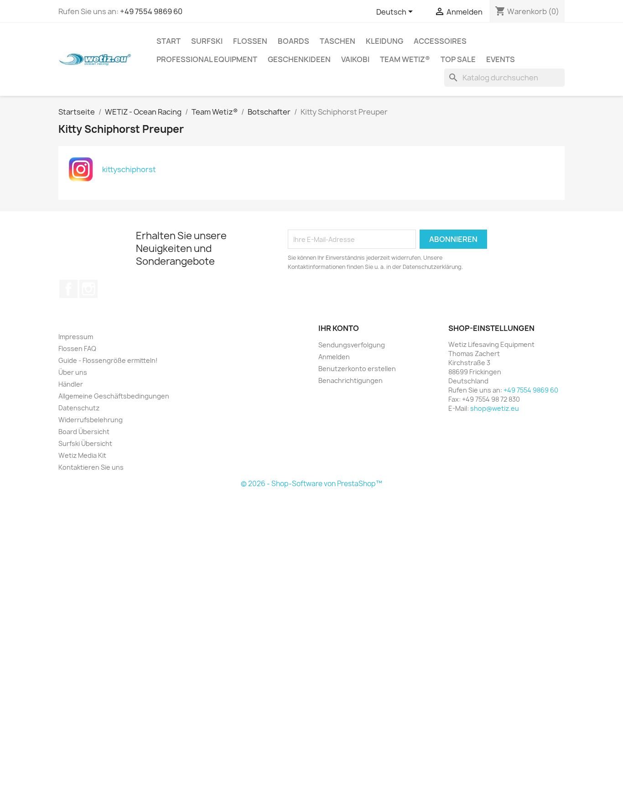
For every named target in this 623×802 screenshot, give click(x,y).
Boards (293, 41)
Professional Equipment (206, 59)
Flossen (250, 41)
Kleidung (384, 41)
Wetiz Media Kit (82, 455)
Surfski (207, 41)
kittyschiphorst (129, 169)
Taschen (337, 41)
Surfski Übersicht (85, 443)
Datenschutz (78, 408)
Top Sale (458, 59)
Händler (70, 384)
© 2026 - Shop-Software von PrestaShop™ (311, 483)
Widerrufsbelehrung (90, 419)
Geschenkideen (299, 59)
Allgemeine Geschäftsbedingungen (113, 396)
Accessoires (440, 41)
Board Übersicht (83, 431)
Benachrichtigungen (350, 380)
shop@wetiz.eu (494, 408)
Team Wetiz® (405, 59)
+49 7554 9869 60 (151, 11)
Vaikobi (355, 59)
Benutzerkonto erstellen (357, 368)
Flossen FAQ (77, 348)
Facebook (68, 289)
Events (500, 59)
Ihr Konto (338, 328)
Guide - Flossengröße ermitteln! (108, 360)
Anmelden (334, 356)
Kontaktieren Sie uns (91, 467)
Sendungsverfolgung (351, 345)
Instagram (88, 289)
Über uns (72, 372)
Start (168, 41)
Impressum (75, 336)
